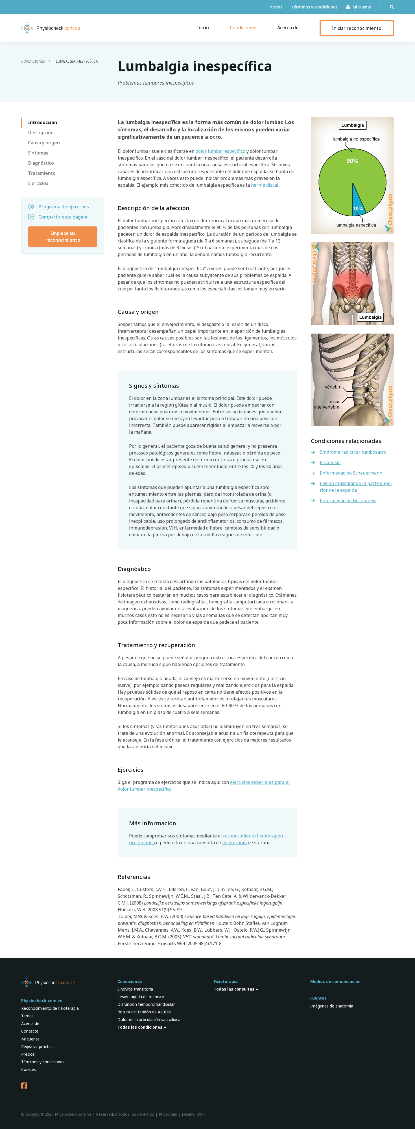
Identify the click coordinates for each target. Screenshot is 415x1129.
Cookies (28, 1069)
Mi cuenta (362, 7)
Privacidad (168, 1114)
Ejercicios (38, 183)
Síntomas (38, 153)
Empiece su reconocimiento (62, 236)
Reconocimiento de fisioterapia (50, 1008)
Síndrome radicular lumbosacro (353, 452)
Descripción (41, 132)
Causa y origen (44, 143)
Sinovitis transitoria (135, 989)
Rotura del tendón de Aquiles (144, 1012)
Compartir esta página (62, 217)
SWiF (201, 1114)
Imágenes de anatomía (331, 1006)
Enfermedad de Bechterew (348, 500)
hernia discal (264, 185)
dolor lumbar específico (220, 151)
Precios (275, 7)
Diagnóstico (41, 163)
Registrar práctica (37, 1046)
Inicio (203, 28)
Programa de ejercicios (63, 207)
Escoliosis (330, 462)
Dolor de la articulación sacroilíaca (148, 1019)
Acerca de (288, 28)
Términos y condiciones (314, 7)
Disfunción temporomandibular (146, 1004)
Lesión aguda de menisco (140, 996)
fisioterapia (234, 842)
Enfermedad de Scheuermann (351, 473)
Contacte (29, 1031)
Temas (27, 1015)
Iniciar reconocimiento (356, 28)
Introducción (42, 122)
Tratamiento (42, 173)
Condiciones (243, 28)
